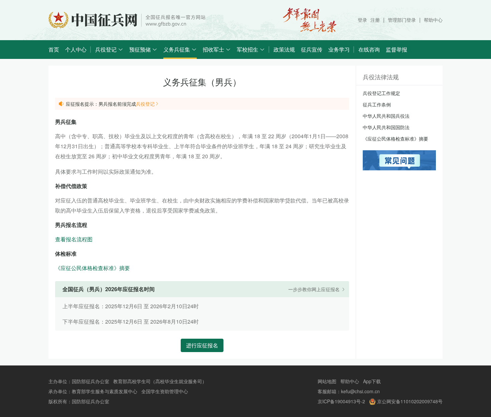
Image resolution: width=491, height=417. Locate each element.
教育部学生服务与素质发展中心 (104, 391)
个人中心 (76, 49)
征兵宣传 (311, 49)
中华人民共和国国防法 (386, 127)
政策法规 (284, 49)
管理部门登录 (402, 19)
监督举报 (396, 49)
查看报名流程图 (74, 239)
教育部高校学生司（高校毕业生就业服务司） (160, 381)
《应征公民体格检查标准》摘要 (92, 268)
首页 (53, 49)
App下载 (372, 381)
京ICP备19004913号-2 (341, 401)
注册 (375, 19)
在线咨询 (369, 49)
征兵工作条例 (377, 104)
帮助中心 (433, 19)
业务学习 (339, 49)
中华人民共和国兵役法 (386, 115)
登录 (362, 19)
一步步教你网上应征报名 (314, 289)
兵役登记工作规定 (381, 93)
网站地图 (327, 381)
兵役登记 (145, 103)
